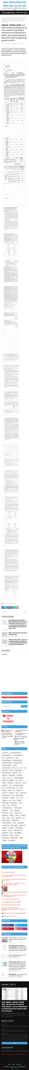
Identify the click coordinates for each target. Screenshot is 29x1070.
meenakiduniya (19, 795)
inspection (11, 792)
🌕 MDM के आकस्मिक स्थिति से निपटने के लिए (21, 731)
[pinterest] (8, 928)
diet (10, 785)
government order (11, 787)
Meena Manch (18, 770)
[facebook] (8, 925)
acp (12, 777)
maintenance (23, 792)
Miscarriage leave (6, 772)
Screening (4, 775)
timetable (23, 815)
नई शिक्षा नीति (11, 827)
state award (17, 810)
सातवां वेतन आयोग (5, 838)
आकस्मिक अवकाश (5, 825)
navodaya (12, 797)
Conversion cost (10, 757)
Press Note (14, 772)
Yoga (8, 777)
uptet (13, 817)
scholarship (14, 805)
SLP (20, 772)
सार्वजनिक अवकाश (14, 838)
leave (17, 792)
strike (11, 812)
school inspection (18, 807)
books (6, 603)
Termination (19, 775)
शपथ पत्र (11, 835)
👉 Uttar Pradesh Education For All (10, 899)
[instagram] (21, 928)
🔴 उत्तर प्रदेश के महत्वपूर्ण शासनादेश (19, 739)
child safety (17, 782)
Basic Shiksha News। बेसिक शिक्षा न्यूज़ (14, 12)
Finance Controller (18, 762)
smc (11, 810)
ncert (17, 797)
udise (3, 817)
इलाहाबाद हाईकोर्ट (14, 825)
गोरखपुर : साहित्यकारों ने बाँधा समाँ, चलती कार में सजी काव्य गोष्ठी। (14, 892)
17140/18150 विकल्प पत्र (15, 752)
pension (19, 800)
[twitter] (21, 925)
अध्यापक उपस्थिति (15, 820)
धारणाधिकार (4, 827)
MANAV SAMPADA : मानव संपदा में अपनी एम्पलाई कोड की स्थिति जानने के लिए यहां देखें (18, 975)
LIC (17, 767)
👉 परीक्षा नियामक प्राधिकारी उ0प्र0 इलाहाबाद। (11, 905)
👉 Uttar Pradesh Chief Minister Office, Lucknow (7, 734)
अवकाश (14, 822)
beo (16, 780)
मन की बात (10, 830)
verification (18, 817)
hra (14, 790)
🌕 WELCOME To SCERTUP (8, 872)
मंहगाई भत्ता (4, 830)
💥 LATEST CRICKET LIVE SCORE (10, 908)
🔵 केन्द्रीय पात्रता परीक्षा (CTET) (9, 916)
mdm (12, 795)
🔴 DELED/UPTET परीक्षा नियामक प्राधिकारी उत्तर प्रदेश (13, 913)
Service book (12, 775)
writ (23, 817)
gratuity (4, 790)
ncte (22, 797)
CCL (3, 757)
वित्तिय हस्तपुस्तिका (17, 833)
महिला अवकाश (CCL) (18, 830)
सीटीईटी (20, 838)
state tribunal (5, 812)
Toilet (3, 777)
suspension (5, 815)
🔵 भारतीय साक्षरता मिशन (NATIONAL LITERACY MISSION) (20, 743)
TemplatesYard (15, 1066)
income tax (19, 790)
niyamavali (4, 800)
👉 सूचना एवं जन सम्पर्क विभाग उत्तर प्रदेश (7, 737)
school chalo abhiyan (7, 807)
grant (21, 787)
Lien (25, 767)
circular (9, 603)
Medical (11, 770)
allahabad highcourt (19, 777)
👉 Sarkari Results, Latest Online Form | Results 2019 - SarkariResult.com (13, 895)
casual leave (10, 782)
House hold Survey (6, 767)
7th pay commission (7, 755)
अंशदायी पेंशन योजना (6, 820)
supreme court (18, 812)
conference (5, 785)
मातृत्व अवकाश (5, 833)
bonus (20, 780)
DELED (17, 757)
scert (8, 805)
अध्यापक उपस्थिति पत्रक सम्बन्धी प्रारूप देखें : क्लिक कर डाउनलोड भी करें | (17, 955)
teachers (7, 17)
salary (3, 805)
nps (10, 800)
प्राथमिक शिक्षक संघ (19, 827)
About (13, 1064)
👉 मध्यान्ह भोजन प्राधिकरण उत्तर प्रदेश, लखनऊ (20, 734)
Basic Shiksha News (18, 755)
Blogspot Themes (14, 1067)
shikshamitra (5, 810)
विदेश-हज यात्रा (5, 835)
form (3, 787)
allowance (4, 780)
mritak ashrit (5, 797)
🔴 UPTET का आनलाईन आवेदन (21, 736)
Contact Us (18, 1064)
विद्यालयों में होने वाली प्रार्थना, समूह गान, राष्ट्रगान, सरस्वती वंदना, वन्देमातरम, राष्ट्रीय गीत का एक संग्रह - (18, 939)
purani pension (13, 802)
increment (4, 792)
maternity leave (5, 795)
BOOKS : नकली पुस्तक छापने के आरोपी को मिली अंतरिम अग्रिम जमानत (18, 633)
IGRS (14, 767)
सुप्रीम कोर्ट (4, 840)
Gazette (15, 765)
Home (3, 17)
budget (3, 782)
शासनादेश (17, 835)
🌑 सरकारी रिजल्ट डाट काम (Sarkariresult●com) (7, 731)
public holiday (5, 802)
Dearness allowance (7, 760)
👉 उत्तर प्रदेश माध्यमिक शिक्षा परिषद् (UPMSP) (11, 902)
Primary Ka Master (7, 43)
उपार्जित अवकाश (22, 825)
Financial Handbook (6, 765)
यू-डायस (11, 833)
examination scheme (18, 785)
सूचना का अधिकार (11, 840)
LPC (21, 767)
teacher (17, 815)
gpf (17, 787)
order (14, 800)
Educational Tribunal (7, 762)
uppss (8, 817)
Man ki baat (4, 770)
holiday (9, 790)
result (20, 802)
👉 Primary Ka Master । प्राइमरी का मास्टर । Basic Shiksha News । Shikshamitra (13, 884)
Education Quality (18, 760)
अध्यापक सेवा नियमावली (6, 822)
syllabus (11, 815)
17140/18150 (5, 752)
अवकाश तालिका (20, 822)
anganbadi (11, 780)
